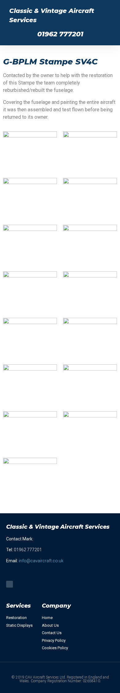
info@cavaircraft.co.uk (41, 560)
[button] (17, 34)
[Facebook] (9, 584)
